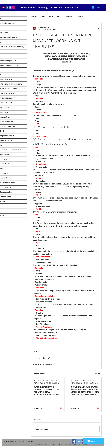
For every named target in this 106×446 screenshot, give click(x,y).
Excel (51, 16)
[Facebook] (74, 441)
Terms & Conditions (81, 445)
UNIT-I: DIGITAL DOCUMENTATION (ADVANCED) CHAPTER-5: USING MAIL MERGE (46, 382)
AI (58, 16)
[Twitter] (79, 441)
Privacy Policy (58, 445)
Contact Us (48, 445)
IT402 (35, 351)
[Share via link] (49, 358)
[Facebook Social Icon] (7, 7)
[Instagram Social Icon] (13, 7)
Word (43, 16)
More (79, 16)
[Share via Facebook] (34, 358)
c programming (68, 16)
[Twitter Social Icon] (10, 7)
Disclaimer (69, 445)
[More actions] (98, 28)
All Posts (34, 16)
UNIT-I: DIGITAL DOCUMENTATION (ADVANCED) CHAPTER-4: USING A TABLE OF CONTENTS (84, 382)
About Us (39, 445)
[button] (99, 16)
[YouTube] (3, 7)
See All (97, 373)
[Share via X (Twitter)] (39, 358)
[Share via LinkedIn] (44, 358)
